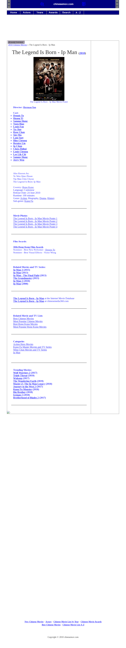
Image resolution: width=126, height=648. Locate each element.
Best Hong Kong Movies (25, 324)
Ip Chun (17, 146)
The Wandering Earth (24, 381)
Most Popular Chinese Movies (28, 321)
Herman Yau (29, 107)
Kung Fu (28, 201)
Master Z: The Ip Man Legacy (29, 384)
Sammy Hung (20, 157)
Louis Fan (18, 126)
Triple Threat (20, 375)
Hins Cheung (20, 140)
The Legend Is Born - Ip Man (28, 301)
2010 (82, 53)
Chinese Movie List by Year (66, 622)
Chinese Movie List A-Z (73, 625)
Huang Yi (18, 118)
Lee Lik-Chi (19, 154)
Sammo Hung (20, 121)
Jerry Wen (18, 160)
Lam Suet (18, 137)
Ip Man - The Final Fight (26, 275)
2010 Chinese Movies (17, 45)
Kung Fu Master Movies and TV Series (32, 347)
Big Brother (19, 392)
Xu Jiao (17, 129)
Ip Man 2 (18, 281)
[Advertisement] (63, 29)
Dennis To (18, 115)
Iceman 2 (18, 395)
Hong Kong (28, 187)
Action (23, 198)
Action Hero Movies (23, 344)
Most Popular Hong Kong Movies (29, 327)
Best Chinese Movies (23, 318)
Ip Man (17, 272)
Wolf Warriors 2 (21, 372)
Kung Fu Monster (22, 389)
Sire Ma (17, 135)
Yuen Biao (18, 124)
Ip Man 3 (18, 270)
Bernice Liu (19, 143)
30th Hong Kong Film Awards (28, 247)
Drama (42, 198)
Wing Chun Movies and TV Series (30, 349)
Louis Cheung (20, 151)
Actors (48, 622)
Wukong (17, 378)
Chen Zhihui (20, 149)
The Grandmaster (22, 278)
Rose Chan (19, 132)
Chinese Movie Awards (91, 622)
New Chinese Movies (34, 622)
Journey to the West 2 (24, 386)
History (51, 198)
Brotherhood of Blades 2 (26, 397)
